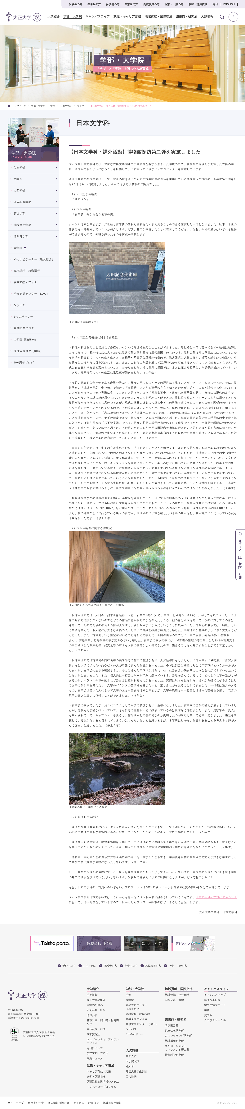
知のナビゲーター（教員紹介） (34, 259)
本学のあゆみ (95, 1004)
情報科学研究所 (174, 1054)
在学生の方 (94, 4)
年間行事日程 (212, 999)
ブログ (80, 105)
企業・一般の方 (174, 4)
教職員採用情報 (112, 1102)
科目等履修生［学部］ (28, 351)
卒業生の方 (131, 4)
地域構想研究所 (174, 1040)
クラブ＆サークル (215, 1020)
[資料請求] (240, 558)
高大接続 (131, 1076)
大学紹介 (53, 16)
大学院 (18, 247)
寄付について (95, 1048)
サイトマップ (16, 1102)
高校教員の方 (151, 4)
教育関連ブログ (24, 328)
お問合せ (93, 1102)
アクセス (78, 1102)
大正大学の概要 (96, 999)
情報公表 (92, 1015)
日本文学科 (66, 105)
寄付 (215, 4)
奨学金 (208, 1015)
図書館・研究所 (186, 16)
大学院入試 (132, 1061)
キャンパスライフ (97, 16)
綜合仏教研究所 (174, 1030)
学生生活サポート (215, 1004)
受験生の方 (75, 4)
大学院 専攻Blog (25, 339)
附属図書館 (171, 1025)
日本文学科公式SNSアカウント (216, 897)
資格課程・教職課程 (27, 270)
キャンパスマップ (215, 994)
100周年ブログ (24, 362)
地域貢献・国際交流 (158, 16)
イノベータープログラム (101, 1086)
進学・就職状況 (96, 1076)
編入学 (130, 1066)
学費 (207, 1010)
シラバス (19, 305)
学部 (52, 105)
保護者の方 (112, 4)
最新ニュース (95, 1058)
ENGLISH (229, 4)
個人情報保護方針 (58, 1102)
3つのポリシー (23, 316)
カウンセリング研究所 (178, 1035)
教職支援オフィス (25, 282)
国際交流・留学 (174, 999)
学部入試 (131, 1056)
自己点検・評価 (96, 1029)
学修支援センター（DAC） (31, 293)
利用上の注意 (36, 1102)
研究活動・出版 (96, 1010)
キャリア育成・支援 (99, 1071)
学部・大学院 (72, 16)
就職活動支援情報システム (103, 1081)
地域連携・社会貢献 (177, 994)
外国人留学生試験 (136, 1071)
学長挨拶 (92, 994)
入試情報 (207, 16)
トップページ (19, 105)
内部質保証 (93, 1034)
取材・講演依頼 (198, 4)
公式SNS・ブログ (97, 1053)
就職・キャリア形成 (127, 16)
